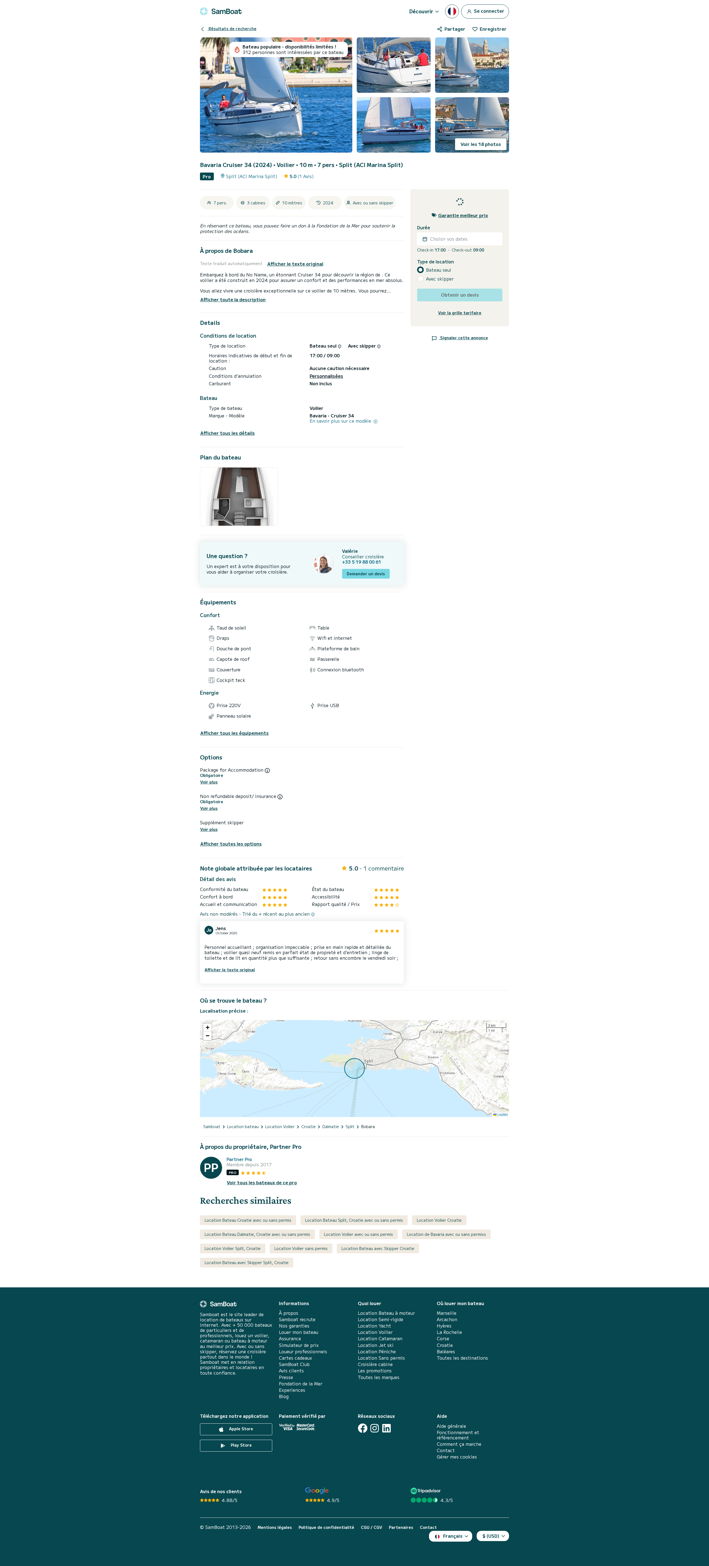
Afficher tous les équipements (234, 733)
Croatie (445, 1345)
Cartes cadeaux (295, 1357)
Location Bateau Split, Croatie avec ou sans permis (354, 1220)
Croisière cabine (375, 1364)
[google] (317, 1490)
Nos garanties (294, 1325)
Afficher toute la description (233, 299)
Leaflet (502, 1114)
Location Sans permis (381, 1357)
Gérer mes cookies (457, 1456)
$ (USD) (490, 1535)
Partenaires (401, 1527)
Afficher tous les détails (227, 433)
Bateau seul (438, 270)
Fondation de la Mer (300, 1383)
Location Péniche (377, 1351)
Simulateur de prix (299, 1345)
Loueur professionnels (303, 1351)
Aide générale (451, 1426)
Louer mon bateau (298, 1332)
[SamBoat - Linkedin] (386, 1428)
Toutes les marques (378, 1377)
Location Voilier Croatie (439, 1220)
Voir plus (209, 782)
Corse (443, 1338)
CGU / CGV (371, 1527)
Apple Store (240, 1428)
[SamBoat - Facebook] (363, 1428)
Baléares (446, 1351)
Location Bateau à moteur (386, 1313)
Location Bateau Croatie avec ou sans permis (248, 1220)
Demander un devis (366, 573)
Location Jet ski (376, 1345)
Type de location (435, 261)
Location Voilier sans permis (301, 1248)
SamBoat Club (294, 1364)
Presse (286, 1377)
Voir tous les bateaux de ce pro (262, 1182)
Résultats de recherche (231, 28)
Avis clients (291, 1370)
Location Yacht (374, 1325)
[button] (207, 1027)
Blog (284, 1396)
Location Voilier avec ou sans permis (358, 1234)
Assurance (290, 1338)
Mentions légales (275, 1527)
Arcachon (447, 1319)
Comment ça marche (459, 1444)
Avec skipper (440, 278)
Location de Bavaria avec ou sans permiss (446, 1234)
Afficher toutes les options (231, 844)
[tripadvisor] (426, 1490)
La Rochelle (449, 1332)
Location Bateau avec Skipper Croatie (377, 1248)
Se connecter (488, 10)
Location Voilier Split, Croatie (233, 1248)
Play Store (241, 1445)
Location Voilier (375, 1332)
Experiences (292, 1390)
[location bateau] (221, 11)
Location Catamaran (380, 1338)
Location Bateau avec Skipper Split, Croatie (247, 1262)
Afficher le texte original (295, 264)
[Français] (452, 11)
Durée (423, 227)
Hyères (444, 1325)
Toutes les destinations (462, 1357)
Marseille (446, 1313)
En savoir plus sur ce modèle (341, 420)
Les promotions (375, 1370)
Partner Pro (239, 1159)
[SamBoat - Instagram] (374, 1428)
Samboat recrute (297, 1319)
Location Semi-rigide (380, 1319)
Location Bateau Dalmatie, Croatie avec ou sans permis (257, 1234)
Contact (446, 1450)
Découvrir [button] (421, 11)
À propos (288, 1313)
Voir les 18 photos (481, 144)
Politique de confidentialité (326, 1527)
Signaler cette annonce (463, 337)
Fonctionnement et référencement (458, 1435)
